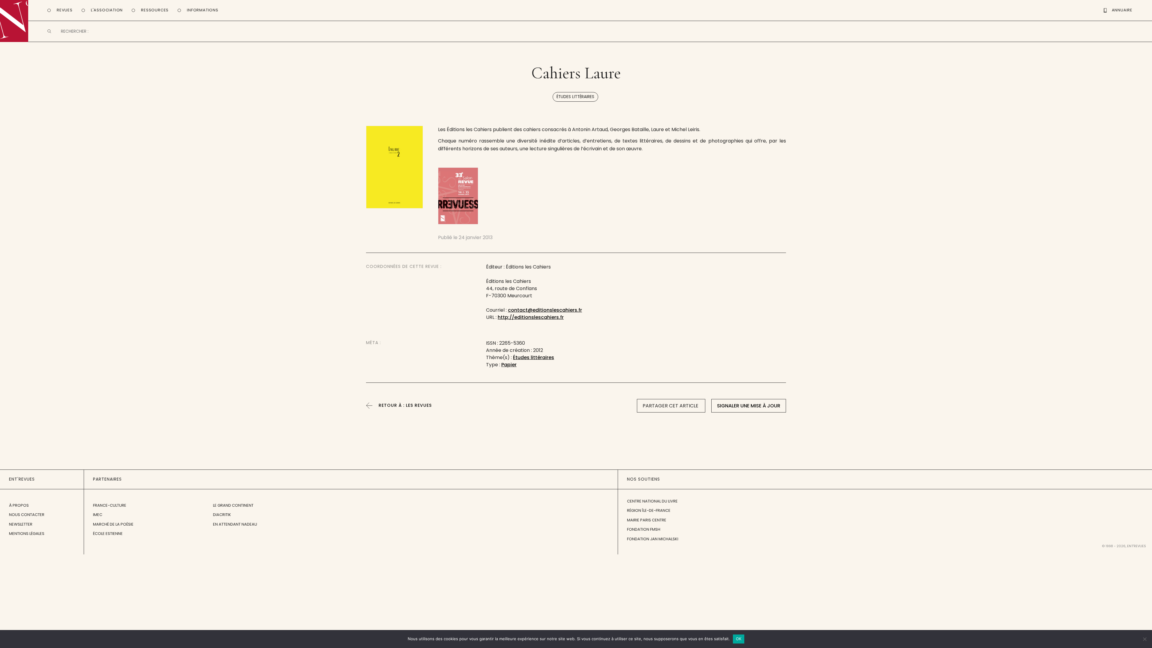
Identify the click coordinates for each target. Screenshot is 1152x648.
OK (739, 638)
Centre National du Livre (652, 501)
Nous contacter (26, 515)
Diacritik (222, 515)
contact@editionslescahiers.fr (545, 310)
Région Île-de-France (648, 510)
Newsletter (20, 524)
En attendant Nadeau (235, 524)
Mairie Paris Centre (646, 520)
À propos (19, 505)
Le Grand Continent (233, 505)
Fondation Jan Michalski (652, 539)
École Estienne (108, 533)
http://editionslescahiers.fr (531, 317)
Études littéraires (575, 97)
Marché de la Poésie (113, 524)
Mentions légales (26, 533)
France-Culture (109, 505)
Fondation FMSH (643, 529)
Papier (509, 364)
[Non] (1145, 639)
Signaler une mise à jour (748, 405)
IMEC (97, 515)
